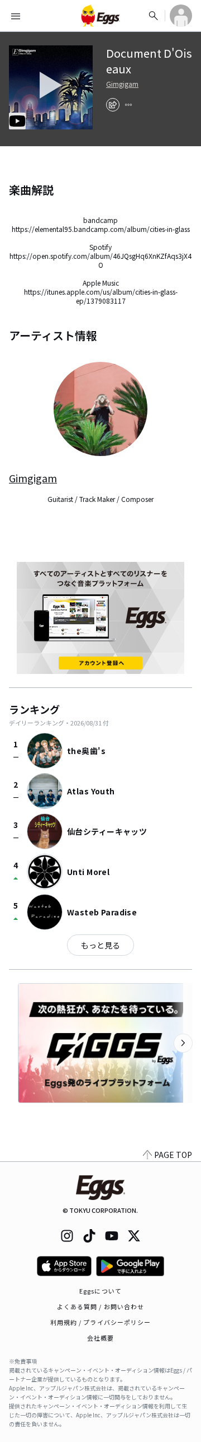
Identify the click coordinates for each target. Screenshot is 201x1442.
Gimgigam (122, 84)
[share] (112, 104)
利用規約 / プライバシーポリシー (100, 1322)
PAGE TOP (173, 1154)
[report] (128, 104)
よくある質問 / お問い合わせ (101, 1306)
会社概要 (100, 1337)
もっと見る (100, 945)
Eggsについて (100, 1290)
